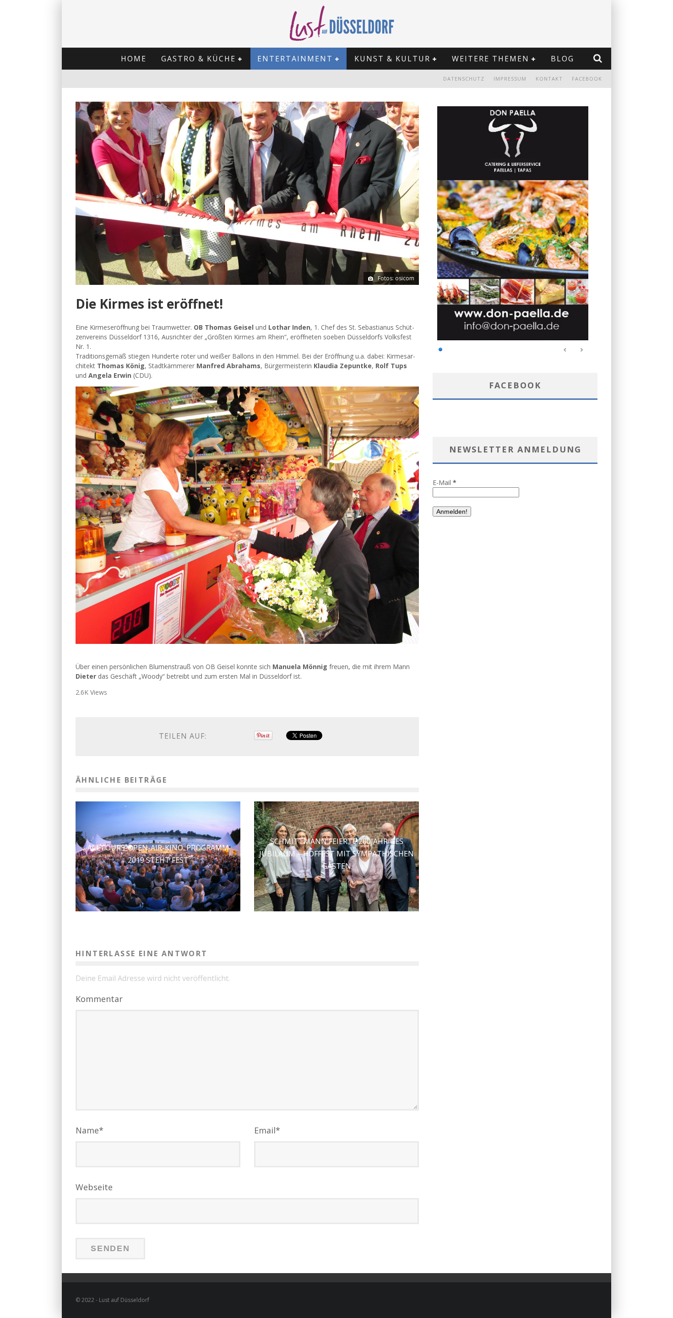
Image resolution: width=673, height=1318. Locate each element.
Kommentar (99, 998)
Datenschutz (463, 78)
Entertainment (295, 59)
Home (134, 59)
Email (267, 1130)
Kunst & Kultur (392, 59)
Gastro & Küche (198, 59)
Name (89, 1130)
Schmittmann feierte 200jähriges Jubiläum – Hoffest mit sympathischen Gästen (336, 853)
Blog (562, 59)
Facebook (587, 78)
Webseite (94, 1187)
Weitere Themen (490, 59)
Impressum (510, 78)
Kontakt (549, 78)
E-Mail (444, 482)
